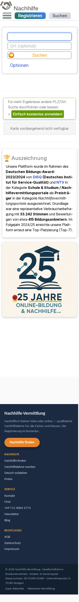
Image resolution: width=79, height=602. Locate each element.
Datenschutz (12, 543)
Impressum (11, 549)
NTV (60, 182)
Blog (7, 520)
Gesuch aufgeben (15, 473)
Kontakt (9, 496)
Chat (7, 502)
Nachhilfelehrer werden (19, 467)
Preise (8, 479)
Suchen (59, 15)
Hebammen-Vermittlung (41, 588)
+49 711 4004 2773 (17, 508)
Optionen (19, 65)
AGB (7, 537)
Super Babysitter (14, 588)
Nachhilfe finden (22, 442)
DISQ (37, 177)
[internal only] (1, 388)
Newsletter (11, 514)
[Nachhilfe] (6, 8)
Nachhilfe (26, 8)
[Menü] (7, 15)
